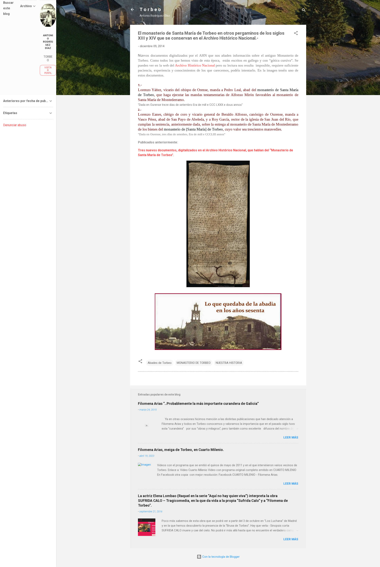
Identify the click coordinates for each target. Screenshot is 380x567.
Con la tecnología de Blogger (220, 556)
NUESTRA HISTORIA (229, 363)
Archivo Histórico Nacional (195, 65)
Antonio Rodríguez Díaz (48, 42)
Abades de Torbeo (160, 363)
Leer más (290, 437)
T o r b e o (150, 9)
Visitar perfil (48, 70)
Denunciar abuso (14, 125)
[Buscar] (303, 11)
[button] (296, 34)
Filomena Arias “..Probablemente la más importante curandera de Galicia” (198, 403)
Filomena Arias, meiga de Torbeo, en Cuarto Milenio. (181, 450)
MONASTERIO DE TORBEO (194, 363)
